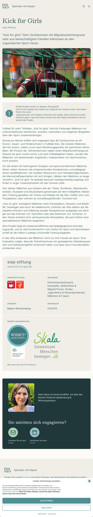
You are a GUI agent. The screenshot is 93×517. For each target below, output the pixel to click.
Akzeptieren (46, 501)
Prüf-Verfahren (29, 365)
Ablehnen (46, 508)
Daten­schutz (42, 514)
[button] (89, 481)
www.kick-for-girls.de (19, 266)
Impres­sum (52, 514)
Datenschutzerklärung (10, 492)
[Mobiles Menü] (89, 6)
